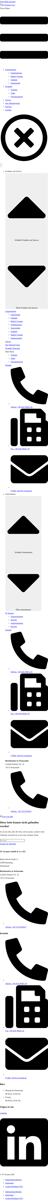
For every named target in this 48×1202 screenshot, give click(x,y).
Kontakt (8, 110)
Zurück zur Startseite (8, 844)
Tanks (13, 93)
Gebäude (14, 80)
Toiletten (14, 90)
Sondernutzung (16, 73)
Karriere (8, 107)
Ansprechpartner (17, 617)
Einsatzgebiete (10, 70)
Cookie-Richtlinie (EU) (14, 1187)
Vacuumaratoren (17, 97)
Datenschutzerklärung (13, 1180)
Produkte (8, 87)
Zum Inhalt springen (7, 2)
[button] (24, 36)
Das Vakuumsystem (12, 103)
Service (8, 100)
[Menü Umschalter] (1, 165)
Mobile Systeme (17, 76)
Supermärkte (15, 83)
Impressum (9, 1183)
